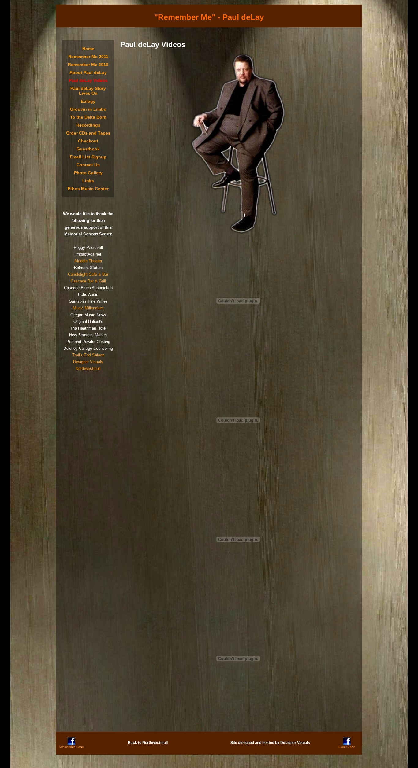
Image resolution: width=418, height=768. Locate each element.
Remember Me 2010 (88, 64)
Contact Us (88, 164)
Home (88, 48)
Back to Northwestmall (148, 742)
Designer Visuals (88, 362)
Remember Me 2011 (88, 56)
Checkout (88, 140)
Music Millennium (88, 308)
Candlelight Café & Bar (88, 274)
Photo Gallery (88, 172)
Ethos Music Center (88, 188)
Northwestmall (88, 368)
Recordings (88, 125)
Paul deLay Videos (88, 80)
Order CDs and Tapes (88, 133)
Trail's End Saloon (88, 355)
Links (88, 180)
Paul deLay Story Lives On (88, 91)
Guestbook (88, 148)
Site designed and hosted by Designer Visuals (270, 742)
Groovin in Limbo (88, 109)
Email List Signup (88, 156)
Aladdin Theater (88, 261)
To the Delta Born (88, 117)
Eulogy (88, 101)
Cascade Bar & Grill (88, 281)
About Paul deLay (88, 72)
